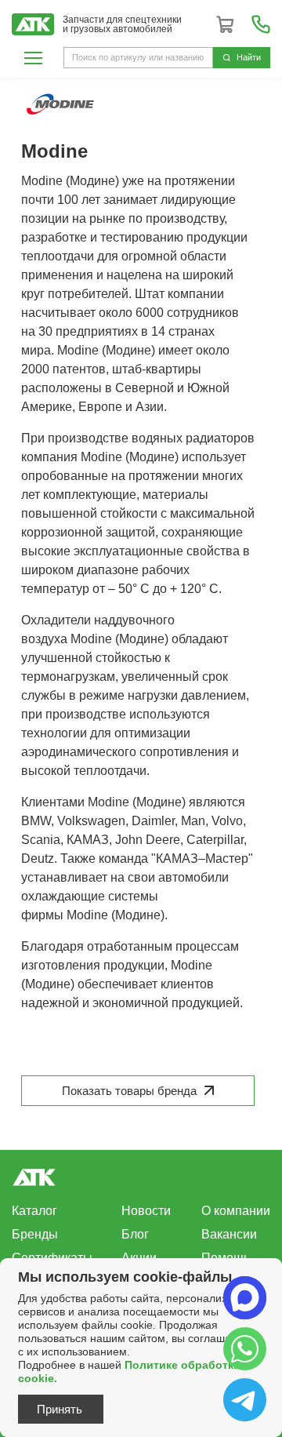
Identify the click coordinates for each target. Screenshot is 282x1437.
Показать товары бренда (129, 1090)
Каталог (34, 1210)
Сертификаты (52, 1257)
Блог (135, 1234)
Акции (139, 1257)
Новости (146, 1210)
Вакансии (229, 1234)
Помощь (225, 1257)
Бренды (35, 1234)
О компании (235, 1210)
